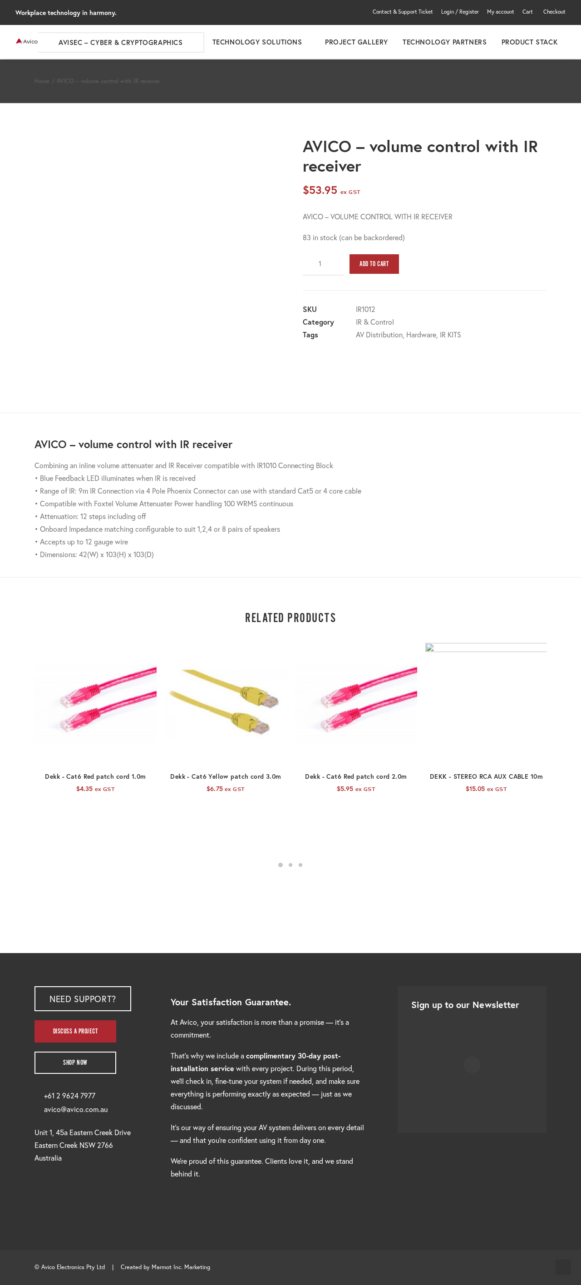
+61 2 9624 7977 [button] (69, 1095)
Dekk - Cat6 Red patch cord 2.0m (356, 776)
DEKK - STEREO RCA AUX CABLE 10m (486, 776)
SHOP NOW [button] (75, 1062)
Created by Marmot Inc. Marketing (165, 1267)
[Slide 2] (290, 865)
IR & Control (375, 321)
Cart (527, 11)
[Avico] (26, 41)
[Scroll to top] (563, 1266)
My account (500, 11)
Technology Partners (445, 41)
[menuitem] (404, 11)
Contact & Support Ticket (403, 11)
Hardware (421, 334)
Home (41, 81)
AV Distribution (379, 334)
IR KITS (450, 334)
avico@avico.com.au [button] (76, 1109)
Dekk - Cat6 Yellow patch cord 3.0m (225, 776)
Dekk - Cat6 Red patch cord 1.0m (95, 776)
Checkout (554, 11)
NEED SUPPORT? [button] (82, 998)
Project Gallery (356, 41)
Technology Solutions (257, 41)
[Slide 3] (300, 865)
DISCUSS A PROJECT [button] (75, 1031)
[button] (95, 704)
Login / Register (460, 11)
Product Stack (530, 41)
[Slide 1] (281, 865)
